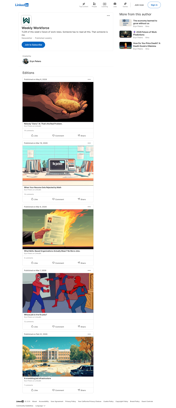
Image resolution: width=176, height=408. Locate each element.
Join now (139, 5)
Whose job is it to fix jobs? (35, 315)
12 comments (29, 322)
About (34, 401)
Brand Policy (135, 401)
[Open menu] (108, 15)
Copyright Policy (122, 401)
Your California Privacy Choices (89, 401)
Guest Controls (147, 401)
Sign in (154, 5)
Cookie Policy (108, 401)
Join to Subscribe (33, 44)
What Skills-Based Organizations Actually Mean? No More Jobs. (52, 251)
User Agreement (57, 401)
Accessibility (44, 401)
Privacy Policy (70, 401)
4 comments (28, 258)
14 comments (29, 130)
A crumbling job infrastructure (37, 378)
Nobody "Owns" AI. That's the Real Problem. (43, 124)
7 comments (28, 385)
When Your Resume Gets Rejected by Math (42, 187)
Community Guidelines (24, 406)
